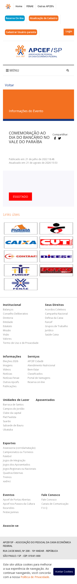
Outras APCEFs (46, 6)
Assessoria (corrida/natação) (19, 448)
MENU (14, 70)
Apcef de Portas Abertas (16, 499)
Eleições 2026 (10, 361)
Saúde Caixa (52, 334)
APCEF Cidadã (35, 361)
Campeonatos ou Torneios (18, 452)
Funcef (48, 322)
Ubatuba (8, 429)
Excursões (8, 508)
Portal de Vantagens (39, 378)
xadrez (7, 481)
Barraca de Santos (13, 404)
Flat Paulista (9, 417)
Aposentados (45, 400)
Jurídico (49, 330)
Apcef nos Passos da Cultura (19, 503)
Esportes (9, 443)
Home (19, 6)
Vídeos (7, 369)
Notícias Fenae (11, 378)
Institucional (12, 305)
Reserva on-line (36, 382)
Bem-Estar (33, 369)
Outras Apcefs (11, 382)
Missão (7, 330)
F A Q (44, 508)
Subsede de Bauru (13, 425)
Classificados (35, 373)
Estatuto (7, 326)
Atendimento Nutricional (41, 365)
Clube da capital (12, 413)
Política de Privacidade (35, 577)
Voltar (9, 85)
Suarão (7, 421)
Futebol (7, 456)
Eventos (8, 495)
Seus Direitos (54, 305)
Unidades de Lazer (16, 400)
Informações (12, 356)
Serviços (33, 356)
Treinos (7, 477)
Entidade (8, 322)
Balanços (8, 309)
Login (69, 31)
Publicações (9, 386)
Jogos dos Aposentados (16, 464)
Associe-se (11, 526)
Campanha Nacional (56, 313)
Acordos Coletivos (55, 309)
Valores (7, 338)
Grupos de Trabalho (56, 326)
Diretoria (8, 318)
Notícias (7, 373)
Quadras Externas (13, 473)
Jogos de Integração (14, 460)
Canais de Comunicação (55, 503)
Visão (6, 334)
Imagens (7, 365)
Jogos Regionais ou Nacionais (19, 468)
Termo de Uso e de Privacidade (20, 343)
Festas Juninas (11, 512)
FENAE (29, 6)
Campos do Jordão (13, 408)
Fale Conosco (50, 495)
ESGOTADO (20, 196)
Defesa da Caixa (54, 318)
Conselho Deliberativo (15, 313)
